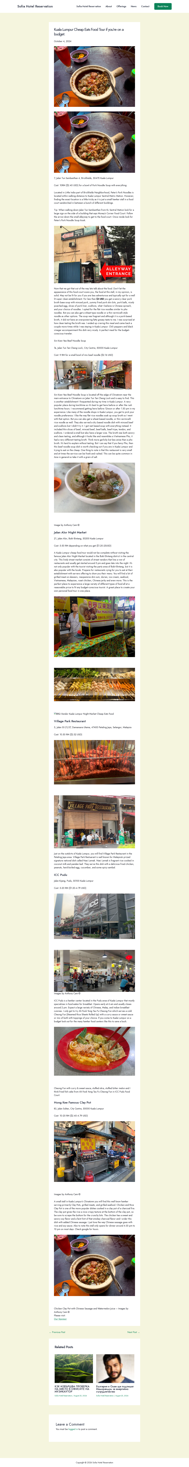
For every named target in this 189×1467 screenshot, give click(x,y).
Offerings (121, 6)
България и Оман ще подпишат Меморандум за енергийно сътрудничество (115, 1389)
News (134, 6)
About (109, 6)
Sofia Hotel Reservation (35, 6)
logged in (73, 1429)
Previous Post (57, 1332)
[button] (163, 6)
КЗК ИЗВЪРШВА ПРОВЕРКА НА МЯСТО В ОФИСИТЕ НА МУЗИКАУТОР (72, 1389)
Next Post (133, 1332)
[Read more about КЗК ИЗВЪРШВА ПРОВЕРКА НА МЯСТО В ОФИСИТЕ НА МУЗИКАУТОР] (74, 1368)
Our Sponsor (60, 1319)
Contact (145, 6)
